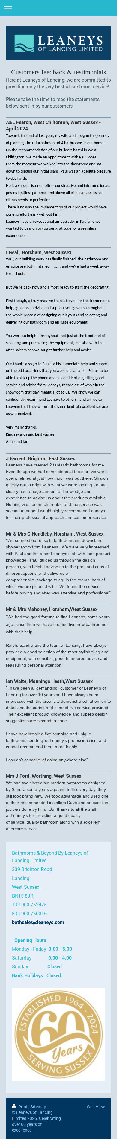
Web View (96, 1106)
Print (22, 1106)
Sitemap (38, 1106)
